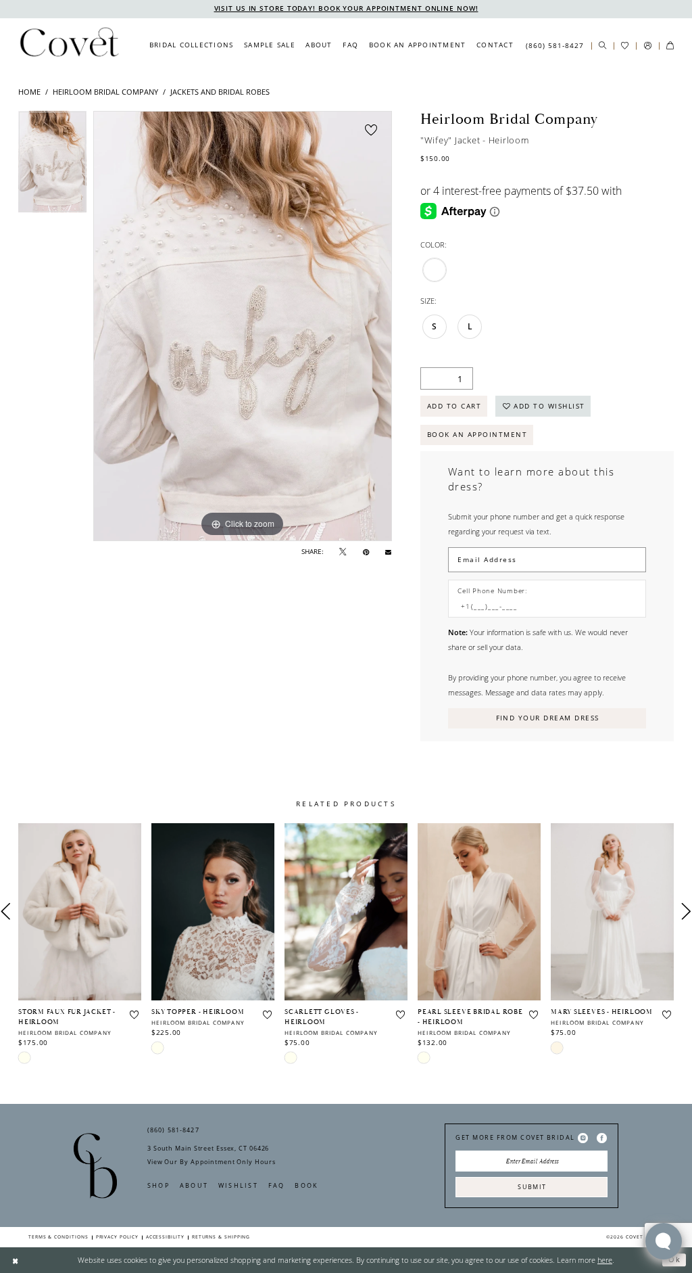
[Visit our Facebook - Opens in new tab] (602, 1138)
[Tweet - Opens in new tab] (343, 551)
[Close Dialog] (15, 1260)
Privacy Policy (117, 1237)
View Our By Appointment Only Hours (211, 1161)
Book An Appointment (477, 434)
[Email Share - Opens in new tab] (388, 551)
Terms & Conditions (58, 1237)
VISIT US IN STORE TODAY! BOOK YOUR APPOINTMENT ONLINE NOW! (346, 8)
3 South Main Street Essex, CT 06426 (208, 1148)
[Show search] (602, 45)
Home (29, 92)
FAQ (276, 1185)
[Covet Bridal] (68, 45)
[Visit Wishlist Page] (625, 45)
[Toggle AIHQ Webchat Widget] (663, 1241)
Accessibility (165, 1237)
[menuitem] (191, 45)
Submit (532, 1186)
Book (306, 1185)
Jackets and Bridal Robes (220, 92)
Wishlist (238, 1185)
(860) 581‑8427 (173, 1130)
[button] (647, 45)
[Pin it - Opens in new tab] (366, 551)
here (604, 1260)
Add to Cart (454, 406)
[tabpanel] (52, 165)
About (194, 1185)
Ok (674, 1260)
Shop (158, 1185)
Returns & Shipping (221, 1237)
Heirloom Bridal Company (105, 92)
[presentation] (79, 911)
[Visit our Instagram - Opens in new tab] (583, 1138)
